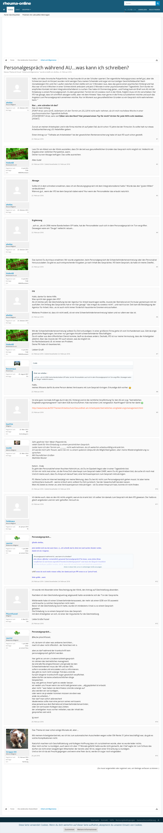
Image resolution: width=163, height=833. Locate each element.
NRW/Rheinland (23, 173)
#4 (157, 233)
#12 (156, 581)
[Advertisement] (81, 39)
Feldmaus (10, 521)
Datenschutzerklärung (146, 820)
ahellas (56, 72)
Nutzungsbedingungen (125, 820)
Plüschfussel (12, 614)
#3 (157, 196)
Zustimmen (69, 829)
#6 (157, 317)
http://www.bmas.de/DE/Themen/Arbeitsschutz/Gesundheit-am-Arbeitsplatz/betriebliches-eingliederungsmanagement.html (87, 408)
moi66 (9, 448)
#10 (156, 489)
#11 (156, 504)
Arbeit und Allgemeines (30, 72)
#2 (157, 164)
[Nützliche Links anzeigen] (157, 60)
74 (27, 529)
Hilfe (112, 820)
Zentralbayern (23, 434)
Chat (18, 9)
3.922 (26, 551)
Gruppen (25, 9)
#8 (157, 392)
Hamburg (25, 762)
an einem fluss (23, 553)
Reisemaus (11, 369)
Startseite (95, 820)
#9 (157, 412)
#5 (157, 267)
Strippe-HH (11, 752)
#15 (156, 756)
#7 (157, 354)
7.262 (26, 170)
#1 (157, 139)
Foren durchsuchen (12, 15)
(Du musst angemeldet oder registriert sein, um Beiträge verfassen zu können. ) (128, 768)
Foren (10, 10)
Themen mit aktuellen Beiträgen (36, 15)
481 (27, 432)
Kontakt (104, 820)
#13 (156, 624)
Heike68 (10, 163)
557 (27, 455)
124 (27, 621)
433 (27, 759)
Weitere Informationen (87, 829)
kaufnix (9, 424)
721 (27, 376)
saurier (9, 543)
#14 (156, 722)
